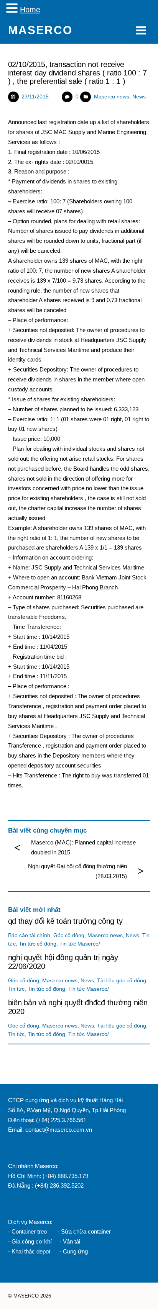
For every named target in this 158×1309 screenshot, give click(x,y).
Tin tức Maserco (79, 944)
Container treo (29, 1231)
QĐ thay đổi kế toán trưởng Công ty (65, 921)
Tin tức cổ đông (37, 944)
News (139, 97)
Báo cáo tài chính (29, 935)
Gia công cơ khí (32, 1241)
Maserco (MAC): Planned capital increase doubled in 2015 (83, 847)
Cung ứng (74, 1251)
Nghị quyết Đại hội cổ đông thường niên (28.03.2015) (77, 871)
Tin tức (16, 989)
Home (30, 9)
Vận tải (71, 1241)
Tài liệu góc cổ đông (121, 980)
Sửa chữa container (86, 1231)
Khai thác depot (31, 1251)
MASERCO (26, 1296)
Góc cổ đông (68, 935)
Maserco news (111, 97)
